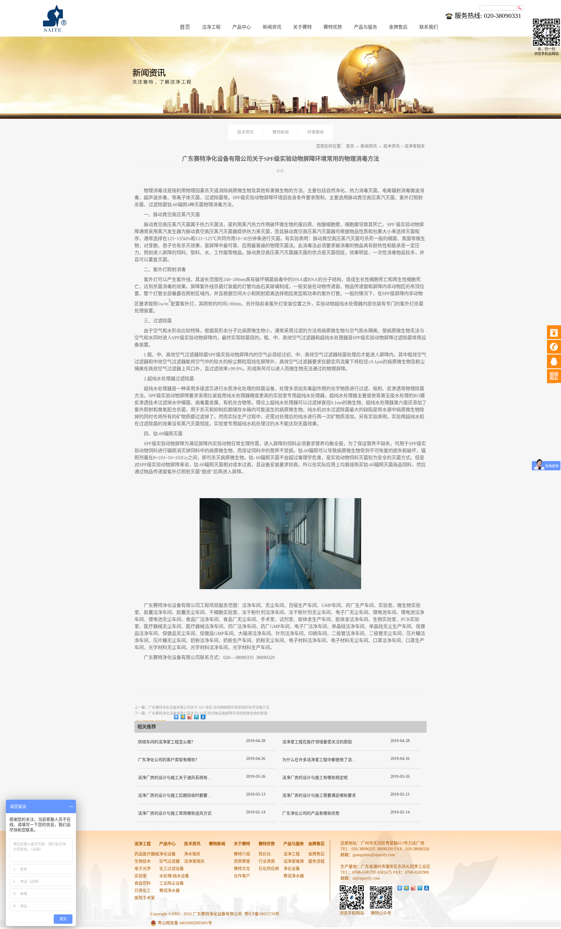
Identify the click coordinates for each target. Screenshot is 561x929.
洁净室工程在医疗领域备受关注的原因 (317, 742)
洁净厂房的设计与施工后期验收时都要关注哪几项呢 (185, 795)
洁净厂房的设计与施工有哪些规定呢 (315, 777)
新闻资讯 (369, 146)
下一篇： (200, 713)
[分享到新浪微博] (189, 717)
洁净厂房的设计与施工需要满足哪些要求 (319, 795)
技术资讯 (391, 146)
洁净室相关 (414, 146)
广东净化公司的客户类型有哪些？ (168, 760)
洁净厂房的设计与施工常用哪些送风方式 (175, 813)
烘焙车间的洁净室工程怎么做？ (166, 742)
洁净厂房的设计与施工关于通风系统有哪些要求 (181, 777)
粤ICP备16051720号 (261, 914)
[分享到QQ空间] (183, 717)
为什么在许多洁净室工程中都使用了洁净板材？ (325, 760)
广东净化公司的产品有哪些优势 (311, 813)
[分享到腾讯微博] (196, 717)
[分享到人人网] (203, 717)
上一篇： (201, 708)
